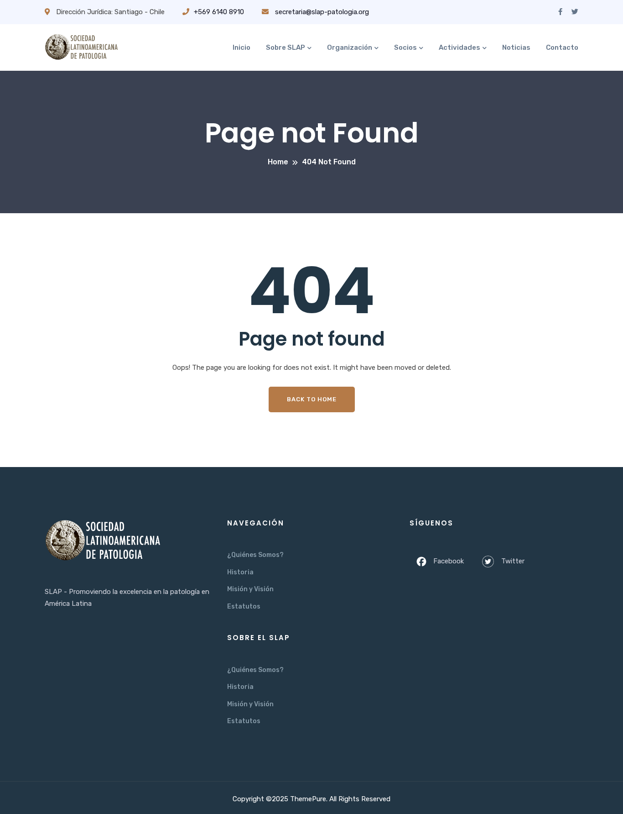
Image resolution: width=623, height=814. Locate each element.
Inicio (241, 47)
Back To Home (312, 399)
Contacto (562, 47)
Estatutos (243, 606)
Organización (349, 47)
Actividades (459, 47)
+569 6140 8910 (219, 12)
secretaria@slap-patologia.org (321, 12)
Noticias (516, 47)
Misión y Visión (250, 589)
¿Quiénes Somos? (255, 555)
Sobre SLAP (285, 47)
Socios (405, 47)
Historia (240, 572)
